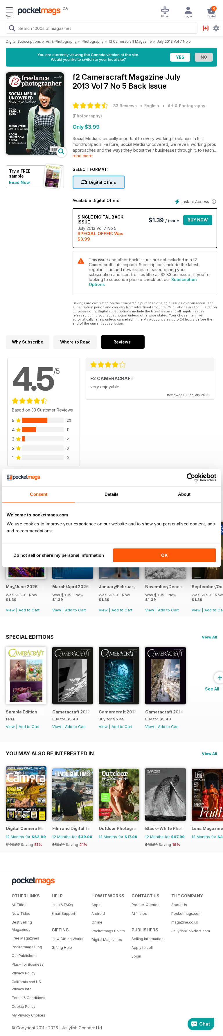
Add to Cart (29, 610)
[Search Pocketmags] (12, 29)
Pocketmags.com (186, 913)
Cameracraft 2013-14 (118, 711)
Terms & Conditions (28, 998)
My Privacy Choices (28, 1015)
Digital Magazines (106, 939)
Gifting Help (62, 947)
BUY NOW (198, 219)
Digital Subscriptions (23, 41)
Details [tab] (112, 494)
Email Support (63, 913)
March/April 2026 (70, 586)
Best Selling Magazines (22, 926)
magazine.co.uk (184, 922)
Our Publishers (24, 955)
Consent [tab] (38, 494)
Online (96, 922)
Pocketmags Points (108, 931)
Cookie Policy (23, 1006)
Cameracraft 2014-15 (164, 711)
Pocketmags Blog (27, 947)
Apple (96, 905)
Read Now (19, 182)
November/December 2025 (164, 586)
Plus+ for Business (28, 964)
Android (98, 913)
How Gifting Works (67, 939)
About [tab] (184, 494)
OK (164, 555)
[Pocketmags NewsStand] (37, 11)
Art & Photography (61, 41)
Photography (93, 41)
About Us (179, 905)
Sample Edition (21, 711)
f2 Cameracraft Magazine (130, 41)
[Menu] (9, 10)
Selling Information (147, 939)
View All (209, 637)
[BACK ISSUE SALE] (26, 577)
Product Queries (145, 905)
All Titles (19, 905)
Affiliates (139, 913)
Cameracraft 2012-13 (71, 711)
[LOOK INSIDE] (35, 153)
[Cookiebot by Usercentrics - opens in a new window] (191, 477)
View (10, 610)
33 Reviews (125, 105)
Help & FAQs (62, 905)
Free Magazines (25, 938)
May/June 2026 (22, 586)
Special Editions (30, 637)
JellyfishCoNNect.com (189, 931)
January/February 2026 (118, 586)
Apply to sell (142, 947)
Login (136, 956)
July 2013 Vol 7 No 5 (174, 41)
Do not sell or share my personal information (58, 555)
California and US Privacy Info (26, 985)
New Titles (21, 913)
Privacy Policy (23, 973)
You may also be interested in (50, 753)
